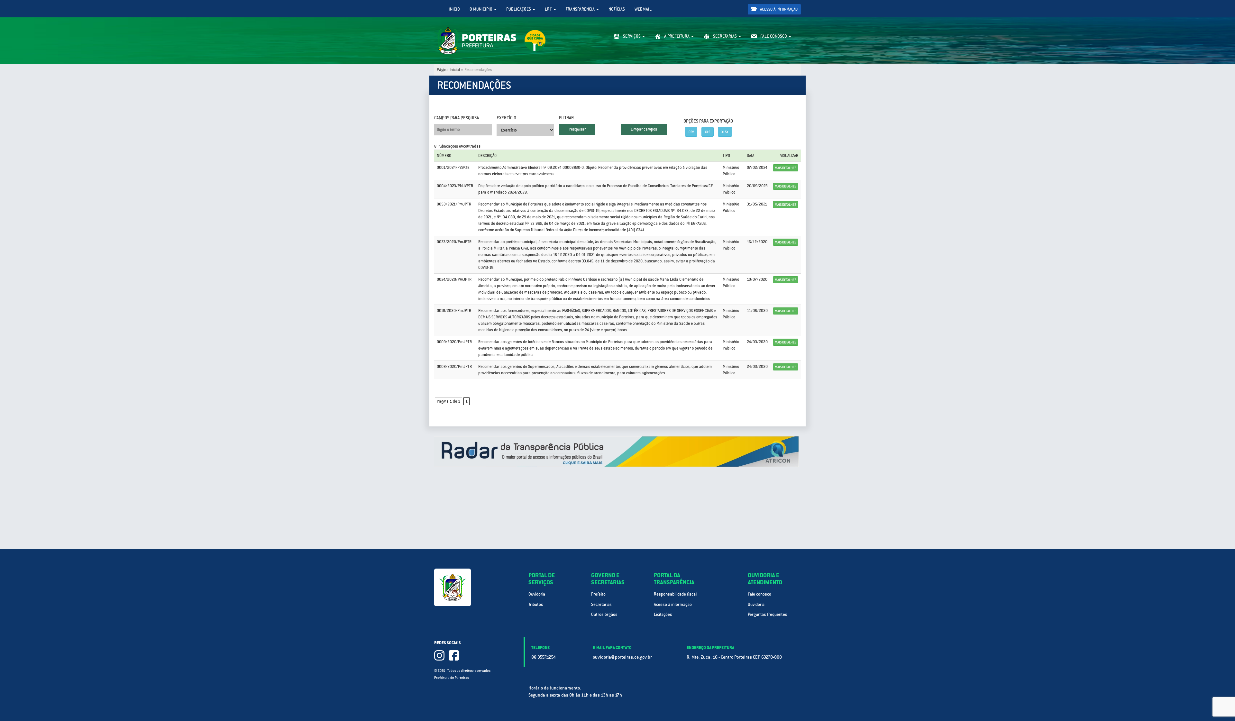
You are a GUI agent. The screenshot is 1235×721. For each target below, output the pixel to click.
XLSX (724, 132)
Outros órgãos (604, 614)
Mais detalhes (785, 168)
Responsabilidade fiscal (675, 594)
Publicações (519, 9)
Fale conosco (759, 594)
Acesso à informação (778, 9)
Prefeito (598, 594)
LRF (549, 9)
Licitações (663, 614)
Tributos (535, 604)
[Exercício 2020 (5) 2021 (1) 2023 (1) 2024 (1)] (525, 130)
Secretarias (601, 604)
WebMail (643, 9)
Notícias (616, 9)
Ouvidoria (536, 594)
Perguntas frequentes (767, 614)
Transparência (581, 9)
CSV (691, 132)
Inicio (454, 9)
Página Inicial (448, 69)
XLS (707, 132)
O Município (481, 9)
